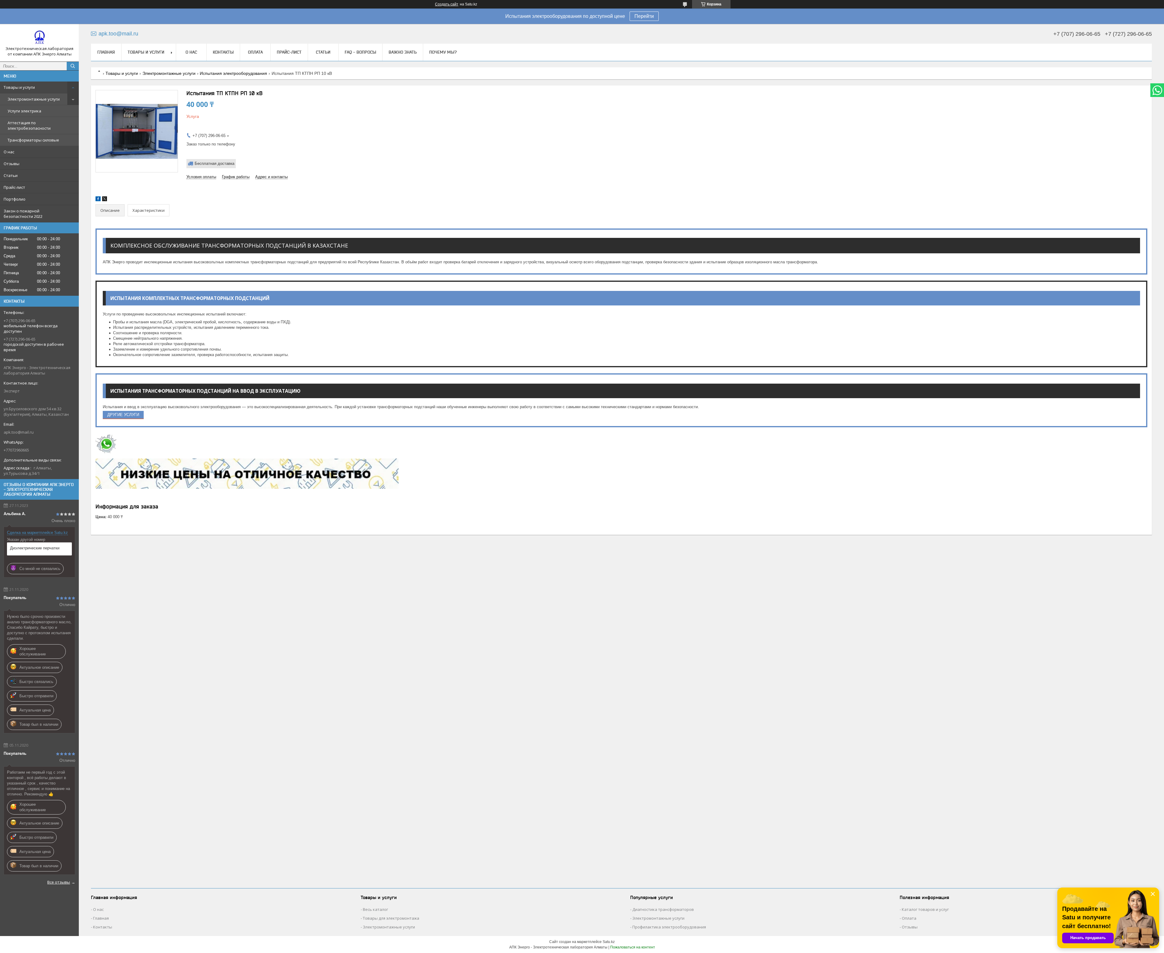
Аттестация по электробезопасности (29, 125)
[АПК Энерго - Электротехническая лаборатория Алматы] (39, 37)
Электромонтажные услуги (34, 99)
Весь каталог (375, 909)
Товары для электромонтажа (391, 918)
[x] (104, 200)
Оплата (255, 52)
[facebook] (98, 200)
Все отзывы (58, 882)
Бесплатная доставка (214, 163)
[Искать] (73, 66)
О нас (9, 152)
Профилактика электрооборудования (669, 927)
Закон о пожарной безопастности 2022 (23, 213)
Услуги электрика (24, 111)
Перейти (644, 16)
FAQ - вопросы (360, 52)
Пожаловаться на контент (632, 947)
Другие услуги (123, 414)
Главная (106, 52)
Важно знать (403, 52)
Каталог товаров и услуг (925, 909)
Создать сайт (446, 4)
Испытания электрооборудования (233, 73)
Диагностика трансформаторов (663, 909)
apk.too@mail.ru (19, 432)
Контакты (223, 52)
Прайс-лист (14, 187)
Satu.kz (609, 942)
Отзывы (11, 163)
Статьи (11, 175)
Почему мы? (443, 52)
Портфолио (14, 199)
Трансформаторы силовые (33, 140)
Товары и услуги (19, 87)
